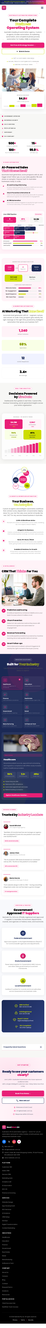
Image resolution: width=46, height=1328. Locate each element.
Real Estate (6, 1252)
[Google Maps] (19, 1142)
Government (6, 1248)
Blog (3, 1280)
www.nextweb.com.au (12, 1158)
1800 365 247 (24, 1101)
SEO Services (6, 1209)
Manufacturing (7, 1259)
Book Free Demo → (23, 1093)
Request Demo (7, 1287)
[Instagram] (14, 1142)
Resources (6, 1295)
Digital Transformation (9, 1224)
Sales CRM (5, 1171)
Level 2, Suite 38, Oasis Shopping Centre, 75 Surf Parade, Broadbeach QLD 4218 (23, 1154)
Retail (4, 1256)
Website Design (7, 1202)
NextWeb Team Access (10, 1307)
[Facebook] (4, 1142)
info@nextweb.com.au (24, 1111)
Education (5, 1241)
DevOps (5, 1221)
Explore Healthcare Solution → (17, 795)
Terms (23, 1320)
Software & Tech (8, 1263)
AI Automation (7, 1186)
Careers (5, 1276)
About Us (5, 1272)
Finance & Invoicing (9, 1193)
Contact (5, 1284)
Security (30, 1320)
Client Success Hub (8, 1303)
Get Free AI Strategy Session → (23, 45)
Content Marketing (8, 1228)
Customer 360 (7, 1167)
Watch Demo (24, 51)
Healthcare (6, 1237)
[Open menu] (42, 8)
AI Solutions (6, 1213)
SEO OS (4, 1189)
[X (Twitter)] (9, 1142)
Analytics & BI (6, 1182)
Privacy (15, 1320)
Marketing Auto (7, 1178)
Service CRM (6, 1174)
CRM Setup (6, 1217)
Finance (5, 1245)
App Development (8, 1206)
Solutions (5, 1291)
